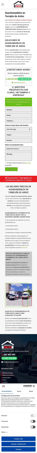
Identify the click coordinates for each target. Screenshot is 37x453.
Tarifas (4, 380)
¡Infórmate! (24, 247)
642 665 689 (12, 79)
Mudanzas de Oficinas (8, 375)
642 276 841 (25, 79)
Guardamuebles (6, 377)
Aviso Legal (28, 163)
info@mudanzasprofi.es (19, 82)
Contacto (4, 382)
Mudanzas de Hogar (7, 373)
